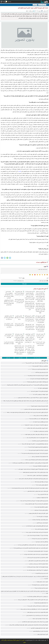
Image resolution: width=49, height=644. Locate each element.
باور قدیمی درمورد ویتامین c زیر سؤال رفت (41, 431)
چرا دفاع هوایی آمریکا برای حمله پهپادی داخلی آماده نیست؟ (38, 447)
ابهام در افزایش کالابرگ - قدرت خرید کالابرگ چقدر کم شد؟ (38, 418)
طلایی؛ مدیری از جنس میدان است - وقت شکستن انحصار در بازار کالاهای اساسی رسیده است (33, 545)
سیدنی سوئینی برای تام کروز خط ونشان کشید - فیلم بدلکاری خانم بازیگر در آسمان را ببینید (33, 478)
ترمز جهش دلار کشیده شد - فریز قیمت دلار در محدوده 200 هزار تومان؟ (36, 425)
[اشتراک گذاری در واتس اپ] (7, 259)
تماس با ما (22, 640)
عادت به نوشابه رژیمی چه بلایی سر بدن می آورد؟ (40, 369)
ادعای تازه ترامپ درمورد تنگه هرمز (42, 523)
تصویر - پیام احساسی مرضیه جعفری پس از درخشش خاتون (38, 560)
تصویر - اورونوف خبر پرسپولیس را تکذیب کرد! (40, 394)
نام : (47, 278)
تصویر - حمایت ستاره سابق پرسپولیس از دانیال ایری (39, 628)
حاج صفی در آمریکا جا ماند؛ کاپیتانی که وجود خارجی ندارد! (38, 450)
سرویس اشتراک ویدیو (14, 640)
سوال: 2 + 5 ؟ (21, 278)
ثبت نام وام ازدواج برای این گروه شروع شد (41, 602)
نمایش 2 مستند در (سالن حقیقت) (42, 581)
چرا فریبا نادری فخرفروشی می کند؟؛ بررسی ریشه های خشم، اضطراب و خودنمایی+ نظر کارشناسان (9, 302)
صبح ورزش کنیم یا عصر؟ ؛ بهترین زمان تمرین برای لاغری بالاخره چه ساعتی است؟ (35, 453)
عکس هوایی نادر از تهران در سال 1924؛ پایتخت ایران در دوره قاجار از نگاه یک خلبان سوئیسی (33, 397)
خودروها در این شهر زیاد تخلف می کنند (41, 529)
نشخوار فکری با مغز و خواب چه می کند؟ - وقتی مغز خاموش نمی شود (36, 504)
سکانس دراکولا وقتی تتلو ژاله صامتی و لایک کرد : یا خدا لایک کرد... (8, 325)
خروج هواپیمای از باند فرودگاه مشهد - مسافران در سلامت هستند (37, 475)
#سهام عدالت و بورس (42, 4)
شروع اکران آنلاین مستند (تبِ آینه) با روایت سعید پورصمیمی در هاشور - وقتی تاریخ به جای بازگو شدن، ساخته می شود (28, 625)
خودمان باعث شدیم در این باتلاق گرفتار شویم (40, 631)
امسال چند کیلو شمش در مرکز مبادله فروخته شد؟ (40, 585)
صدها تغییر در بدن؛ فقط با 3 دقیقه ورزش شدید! (40, 366)
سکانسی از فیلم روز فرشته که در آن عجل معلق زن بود (19, 324)
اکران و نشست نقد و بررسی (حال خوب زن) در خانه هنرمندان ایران (37, 615)
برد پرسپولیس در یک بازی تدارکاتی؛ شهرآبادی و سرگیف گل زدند (37, 596)
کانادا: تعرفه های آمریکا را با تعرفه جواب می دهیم (40, 456)
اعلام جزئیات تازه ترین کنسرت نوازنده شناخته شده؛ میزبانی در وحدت (37, 532)
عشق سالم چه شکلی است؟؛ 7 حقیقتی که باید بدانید (39, 391)
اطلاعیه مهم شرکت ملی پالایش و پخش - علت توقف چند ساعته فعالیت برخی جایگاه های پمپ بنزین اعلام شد (30, 463)
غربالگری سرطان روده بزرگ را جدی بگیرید (41, 510)
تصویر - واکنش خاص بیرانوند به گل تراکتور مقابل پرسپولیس (38, 513)
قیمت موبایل (20, 357)
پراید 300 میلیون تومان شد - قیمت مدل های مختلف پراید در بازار (37, 437)
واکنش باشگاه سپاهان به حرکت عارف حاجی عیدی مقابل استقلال (37, 612)
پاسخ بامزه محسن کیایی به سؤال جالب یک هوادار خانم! (9, 342)
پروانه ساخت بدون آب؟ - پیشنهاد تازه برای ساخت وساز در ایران (37, 535)
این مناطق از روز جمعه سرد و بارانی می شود (41, 415)
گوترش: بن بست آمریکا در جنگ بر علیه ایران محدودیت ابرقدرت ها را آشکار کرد (35, 621)
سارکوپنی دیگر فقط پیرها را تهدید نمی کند (41, 507)
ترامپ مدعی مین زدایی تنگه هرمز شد (41, 573)
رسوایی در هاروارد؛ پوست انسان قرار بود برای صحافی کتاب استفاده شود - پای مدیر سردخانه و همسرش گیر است (30, 488)
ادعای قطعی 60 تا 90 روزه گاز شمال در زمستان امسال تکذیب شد (37, 570)
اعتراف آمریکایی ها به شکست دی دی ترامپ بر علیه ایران (38, 564)
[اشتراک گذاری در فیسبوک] (2, 259)
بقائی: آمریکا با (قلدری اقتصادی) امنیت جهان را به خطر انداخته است (37, 526)
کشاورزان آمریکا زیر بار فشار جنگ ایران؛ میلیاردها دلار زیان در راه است (36, 459)
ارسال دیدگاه (24, 284)
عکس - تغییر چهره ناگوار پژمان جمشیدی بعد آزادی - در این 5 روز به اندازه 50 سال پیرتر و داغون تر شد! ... (30, 327)
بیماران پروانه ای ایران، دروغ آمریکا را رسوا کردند (40, 519)
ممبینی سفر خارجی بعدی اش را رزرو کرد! (41, 588)
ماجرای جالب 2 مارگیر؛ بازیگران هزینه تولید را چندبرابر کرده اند (38, 551)
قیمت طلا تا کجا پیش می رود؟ (43, 494)
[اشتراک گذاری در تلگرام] (10, 259)
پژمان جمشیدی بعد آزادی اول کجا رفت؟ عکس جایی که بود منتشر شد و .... (19, 301)
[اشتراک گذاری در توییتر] (4, 259)
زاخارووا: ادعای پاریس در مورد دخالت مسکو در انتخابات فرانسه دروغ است (36, 554)
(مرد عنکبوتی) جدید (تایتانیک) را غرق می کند (40, 466)
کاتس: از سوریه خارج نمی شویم (43, 634)
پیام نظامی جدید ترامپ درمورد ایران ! (42, 541)
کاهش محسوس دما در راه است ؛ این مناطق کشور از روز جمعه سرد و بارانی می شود (34, 609)
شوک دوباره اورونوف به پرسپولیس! (42, 497)
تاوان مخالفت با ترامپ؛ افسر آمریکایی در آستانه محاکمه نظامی (37, 491)
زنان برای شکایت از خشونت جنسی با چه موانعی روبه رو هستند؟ (37, 382)
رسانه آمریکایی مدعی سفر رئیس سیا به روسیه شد (40, 538)
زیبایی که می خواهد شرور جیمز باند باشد (41, 481)
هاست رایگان (7, 640)
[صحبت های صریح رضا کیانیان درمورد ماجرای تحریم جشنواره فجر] (24, 35)
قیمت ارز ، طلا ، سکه (37, 357)
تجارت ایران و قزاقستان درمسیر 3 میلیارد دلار (40, 422)
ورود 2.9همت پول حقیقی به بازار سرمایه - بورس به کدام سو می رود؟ (37, 363)
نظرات (45, 266)
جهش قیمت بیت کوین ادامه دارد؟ (42, 516)
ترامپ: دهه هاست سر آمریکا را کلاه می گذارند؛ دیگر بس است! (37, 606)
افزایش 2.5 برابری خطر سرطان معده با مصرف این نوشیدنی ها (38, 375)
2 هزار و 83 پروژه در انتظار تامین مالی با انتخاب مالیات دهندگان (37, 428)
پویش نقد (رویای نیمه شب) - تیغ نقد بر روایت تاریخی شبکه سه (37, 567)
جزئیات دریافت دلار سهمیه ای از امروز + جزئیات (40, 618)
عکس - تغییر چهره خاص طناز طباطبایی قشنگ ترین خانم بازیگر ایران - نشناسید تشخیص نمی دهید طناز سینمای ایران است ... (40, 328)
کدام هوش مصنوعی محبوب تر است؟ (42, 485)
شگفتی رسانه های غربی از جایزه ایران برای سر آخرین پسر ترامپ (37, 557)
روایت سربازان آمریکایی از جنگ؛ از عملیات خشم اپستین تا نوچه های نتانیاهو (35, 472)
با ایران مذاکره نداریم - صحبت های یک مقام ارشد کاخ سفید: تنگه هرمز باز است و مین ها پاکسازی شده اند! (31, 548)
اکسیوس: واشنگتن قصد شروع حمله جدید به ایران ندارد (39, 378)
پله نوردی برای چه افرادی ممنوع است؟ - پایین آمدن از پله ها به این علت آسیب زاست (34, 500)
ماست (19, 171)
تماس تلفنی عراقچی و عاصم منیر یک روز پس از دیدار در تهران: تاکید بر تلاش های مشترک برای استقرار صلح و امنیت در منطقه (27, 412)
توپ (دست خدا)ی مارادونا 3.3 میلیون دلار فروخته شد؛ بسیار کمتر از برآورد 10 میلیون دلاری (33, 469)
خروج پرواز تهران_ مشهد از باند (43, 388)
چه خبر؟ (9, 1)
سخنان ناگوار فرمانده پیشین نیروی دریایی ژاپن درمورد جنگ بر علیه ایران (36, 409)
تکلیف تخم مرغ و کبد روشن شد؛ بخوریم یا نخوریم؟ (39, 406)
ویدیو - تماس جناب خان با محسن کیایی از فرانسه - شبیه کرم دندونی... (40, 343)
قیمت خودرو (8, 357)
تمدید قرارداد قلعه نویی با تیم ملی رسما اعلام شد (40, 440)
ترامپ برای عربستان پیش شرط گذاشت (41, 372)
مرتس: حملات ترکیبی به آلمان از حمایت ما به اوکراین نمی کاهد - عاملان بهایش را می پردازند (33, 599)
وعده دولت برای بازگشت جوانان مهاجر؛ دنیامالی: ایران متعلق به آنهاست (36, 434)
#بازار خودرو (35, 4)
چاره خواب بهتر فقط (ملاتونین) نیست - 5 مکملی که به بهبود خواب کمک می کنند (35, 444)
